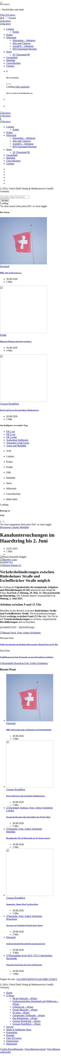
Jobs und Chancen (22, 43)
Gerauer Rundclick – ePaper (27, 1021)
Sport (9, 51)
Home (9, 992)
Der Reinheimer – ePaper (25, 1018)
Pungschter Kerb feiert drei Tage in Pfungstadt (24, 965)
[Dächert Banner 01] (10, 565)
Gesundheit (12, 57)
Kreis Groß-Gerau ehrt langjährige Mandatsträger (19, 410)
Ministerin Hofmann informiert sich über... (16, 341)
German (10, 66)
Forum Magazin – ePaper (25, 1009)
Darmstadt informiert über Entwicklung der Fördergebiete (28, 817)
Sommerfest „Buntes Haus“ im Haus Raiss (22, 904)
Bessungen (5, 527)
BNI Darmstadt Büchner (25, 49)
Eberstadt (4, 266)
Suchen (4, 200)
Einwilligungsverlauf (35, 1049)
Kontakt (10, 1035)
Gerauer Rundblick (9, 403)
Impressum (11, 1043)
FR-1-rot (10, 431)
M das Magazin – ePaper (25, 998)
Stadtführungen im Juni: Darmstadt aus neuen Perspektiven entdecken (26, 657)
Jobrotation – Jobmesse (24, 40)
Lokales (10, 29)
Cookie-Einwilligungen (11, 1049)
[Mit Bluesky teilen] (8, 559)
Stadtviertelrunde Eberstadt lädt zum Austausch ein (25, 944)
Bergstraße (11, 958)
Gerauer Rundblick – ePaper (27, 1024)
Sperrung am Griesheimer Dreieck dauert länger (24, 925)
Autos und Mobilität (16, 445)
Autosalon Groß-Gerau (17, 442)
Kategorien (11, 1032)
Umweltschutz (13, 63)
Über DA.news (7, 15)
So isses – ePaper (21, 1012)
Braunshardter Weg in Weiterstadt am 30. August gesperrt (28, 838)
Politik (16, 32)
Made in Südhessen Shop (18, 1029)
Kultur (9, 34)
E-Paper (10, 995)
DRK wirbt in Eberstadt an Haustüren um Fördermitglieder (28, 730)
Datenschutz (12, 1041)
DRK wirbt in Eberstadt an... (11, 273)
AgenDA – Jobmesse (23, 46)
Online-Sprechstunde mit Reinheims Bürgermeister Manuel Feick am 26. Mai (29, 644)
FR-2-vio (10, 434)
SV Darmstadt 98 (21, 54)
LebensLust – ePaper (23, 1007)
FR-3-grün (11, 437)
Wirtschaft (11, 37)
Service (10, 1026)
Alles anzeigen (22, 86)
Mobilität (10, 60)
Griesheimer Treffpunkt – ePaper (29, 1015)
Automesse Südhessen (17, 440)
